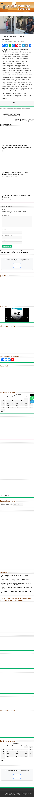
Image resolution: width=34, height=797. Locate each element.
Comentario (5, 215)
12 (12, 403)
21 (21, 405)
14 (21, 403)
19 (12, 405)
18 (8, 405)
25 (8, 407)
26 (12, 407)
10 (3, 403)
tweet (13, 102)
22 (26, 405)
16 (30, 751)
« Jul (2, 411)
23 (30, 405)
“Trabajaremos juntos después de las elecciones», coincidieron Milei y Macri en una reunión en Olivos (11, 114)
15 (26, 403)
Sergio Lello (26, 108)
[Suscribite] (32, 398)
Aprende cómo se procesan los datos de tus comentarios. (15, 251)
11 (8, 403)
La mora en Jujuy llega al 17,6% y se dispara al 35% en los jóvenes (15, 173)
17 (3, 405)
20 (17, 405)
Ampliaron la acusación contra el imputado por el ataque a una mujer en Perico (15, 580)
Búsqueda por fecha (7, 504)
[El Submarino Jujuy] (17, 7)
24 (3, 407)
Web (3, 240)
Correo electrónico (7, 235)
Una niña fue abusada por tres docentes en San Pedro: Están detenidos (23, 120)
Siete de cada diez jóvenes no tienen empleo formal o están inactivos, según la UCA (16, 147)
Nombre (4, 229)
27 (17, 407)
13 (17, 403)
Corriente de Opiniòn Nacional (13, 108)
